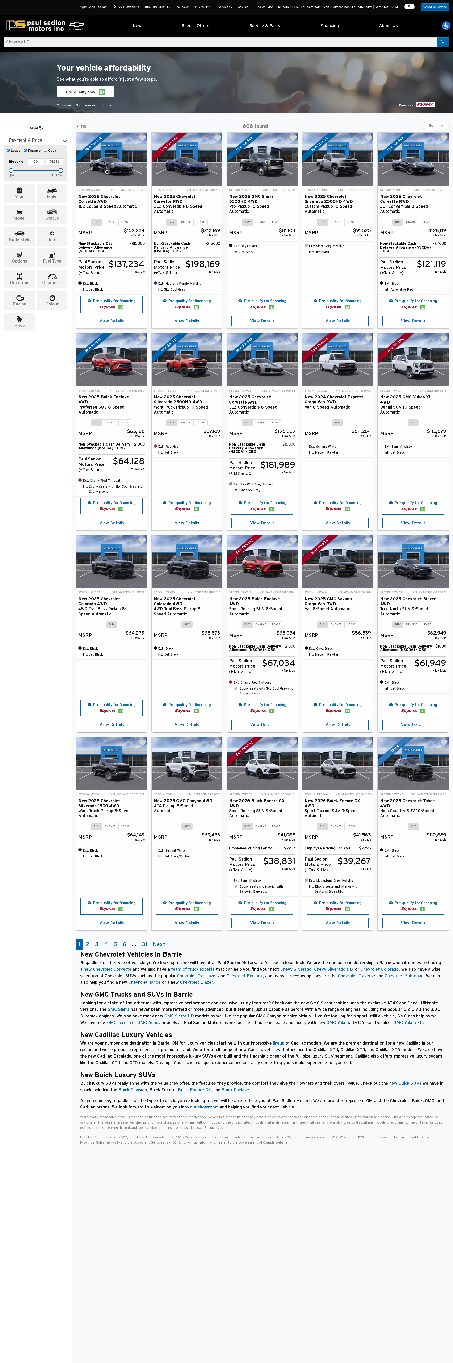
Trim (52, 240)
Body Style (19, 240)
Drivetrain (19, 282)
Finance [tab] (110, 222)
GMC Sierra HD (179, 1016)
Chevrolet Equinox (244, 976)
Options (19, 261)
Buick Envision (132, 1090)
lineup (278, 1043)
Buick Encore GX (194, 1090)
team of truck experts (193, 969)
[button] (446, 25)
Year (19, 197)
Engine (19, 304)
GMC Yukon (338, 1022)
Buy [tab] (96, 222)
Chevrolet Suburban (404, 976)
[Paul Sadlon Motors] (45, 26)
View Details (111, 321)
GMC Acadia (150, 1022)
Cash (52, 150)
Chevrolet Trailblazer (197, 976)
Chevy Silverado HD (333, 969)
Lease (15, 150)
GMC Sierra (119, 1009)
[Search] (443, 42)
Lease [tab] (125, 222)
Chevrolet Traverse (356, 976)
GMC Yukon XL (408, 1022)
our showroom (204, 1107)
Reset (34, 128)
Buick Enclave (235, 1090)
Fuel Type (52, 261)
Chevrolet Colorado (380, 969)
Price (19, 325)
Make (52, 197)
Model (19, 218)
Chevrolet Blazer (196, 982)
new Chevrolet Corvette (107, 969)
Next (159, 944)
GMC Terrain (119, 1022)
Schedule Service (435, 7)
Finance (34, 150)
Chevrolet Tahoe (144, 982)
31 (144, 944)
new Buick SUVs (405, 1083)
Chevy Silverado (296, 969)
